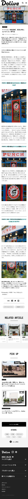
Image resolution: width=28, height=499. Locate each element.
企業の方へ (4, 489)
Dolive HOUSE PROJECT (6, 408)
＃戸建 (12, 434)
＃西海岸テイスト (19, 306)
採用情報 (3, 491)
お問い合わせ (4, 482)
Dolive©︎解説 (4, 379)
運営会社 (3, 484)
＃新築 (7, 434)
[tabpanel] (14, 333)
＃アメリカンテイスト (8, 306)
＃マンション (19, 434)
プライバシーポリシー (6, 487)
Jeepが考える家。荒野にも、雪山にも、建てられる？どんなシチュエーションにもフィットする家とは (13, 384)
